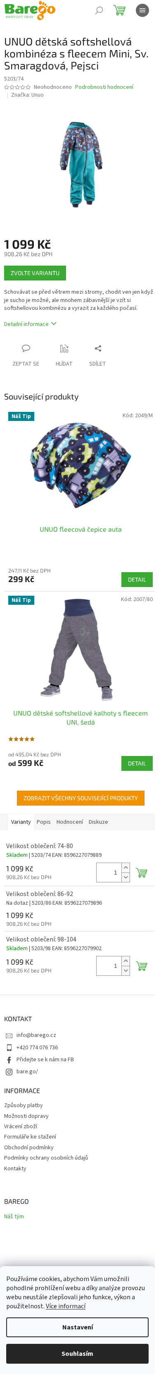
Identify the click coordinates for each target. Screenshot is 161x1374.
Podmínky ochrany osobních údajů (46, 1158)
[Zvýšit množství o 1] (125, 867)
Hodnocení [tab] (70, 822)
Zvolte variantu (35, 272)
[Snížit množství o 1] (125, 877)
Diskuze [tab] (98, 822)
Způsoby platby (23, 1105)
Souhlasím (77, 1353)
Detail (137, 579)
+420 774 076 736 (37, 1048)
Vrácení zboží (20, 1126)
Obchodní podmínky (29, 1147)
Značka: (27, 95)
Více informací (65, 1306)
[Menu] (142, 10)
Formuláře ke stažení (30, 1137)
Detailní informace (26, 324)
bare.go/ (27, 1071)
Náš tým (14, 1217)
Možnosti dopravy (26, 1116)
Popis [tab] (44, 822)
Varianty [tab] (21, 822)
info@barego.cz (36, 1035)
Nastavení (77, 1327)
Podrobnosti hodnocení (104, 87)
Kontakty (15, 1169)
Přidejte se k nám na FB (45, 1059)
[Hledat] (99, 10)
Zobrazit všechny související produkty (81, 797)
